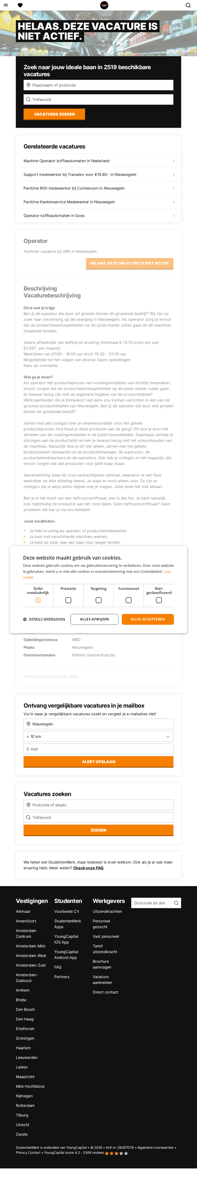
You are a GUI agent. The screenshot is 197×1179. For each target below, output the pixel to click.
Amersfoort (26, 921)
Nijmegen (24, 1095)
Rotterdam (25, 1105)
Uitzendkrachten (107, 911)
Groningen (25, 1038)
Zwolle (22, 1134)
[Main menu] (6, 5)
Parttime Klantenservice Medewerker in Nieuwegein (69, 201)
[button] (44, 619)
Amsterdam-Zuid (31, 965)
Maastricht (25, 1076)
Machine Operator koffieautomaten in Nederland (67, 160)
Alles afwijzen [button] (94, 619)
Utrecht (22, 1124)
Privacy (21, 1152)
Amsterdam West (31, 955)
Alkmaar (23, 911)
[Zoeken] (190, 5)
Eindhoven (25, 1028)
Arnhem (23, 990)
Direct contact (105, 992)
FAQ (57, 967)
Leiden (22, 1067)
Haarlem (23, 1047)
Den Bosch (25, 1009)
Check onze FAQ (88, 867)
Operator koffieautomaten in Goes (54, 215)
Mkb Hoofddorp (30, 1086)
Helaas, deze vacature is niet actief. (130, 263)
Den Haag (24, 1019)
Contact (34, 1152)
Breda (21, 999)
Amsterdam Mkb (30, 946)
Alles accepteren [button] (148, 619)
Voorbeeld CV (66, 911)
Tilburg (22, 1115)
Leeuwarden (26, 1057)
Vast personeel (106, 936)
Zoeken (98, 830)
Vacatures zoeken (54, 114)
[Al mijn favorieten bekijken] (20, 5)
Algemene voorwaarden (155, 1147)
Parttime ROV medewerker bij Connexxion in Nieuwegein (74, 188)
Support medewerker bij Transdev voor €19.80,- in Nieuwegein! (80, 174)
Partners (61, 976)
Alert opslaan (98, 761)
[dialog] (98, 589)
